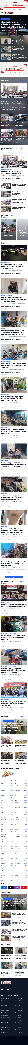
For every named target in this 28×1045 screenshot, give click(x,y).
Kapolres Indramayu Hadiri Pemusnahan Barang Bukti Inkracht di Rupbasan (7, 139)
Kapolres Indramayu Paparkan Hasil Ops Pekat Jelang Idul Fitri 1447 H (14, 605)
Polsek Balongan (18, 1000)
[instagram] (17, 887)
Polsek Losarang (5, 1008)
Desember (7, 790)
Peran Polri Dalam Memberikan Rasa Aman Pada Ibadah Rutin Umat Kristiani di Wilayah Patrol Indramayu (12, 531)
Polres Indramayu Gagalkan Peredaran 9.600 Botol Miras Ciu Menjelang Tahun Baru (13, 670)
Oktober (7, 793)
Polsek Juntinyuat (5, 998)
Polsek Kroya (18, 1022)
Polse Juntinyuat (18, 1029)
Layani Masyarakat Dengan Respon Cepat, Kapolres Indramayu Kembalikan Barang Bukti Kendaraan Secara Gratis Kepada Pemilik (19, 185)
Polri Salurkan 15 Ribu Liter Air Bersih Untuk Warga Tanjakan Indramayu (20, 124)
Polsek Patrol (4, 1005)
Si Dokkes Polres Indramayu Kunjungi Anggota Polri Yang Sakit (20, 762)
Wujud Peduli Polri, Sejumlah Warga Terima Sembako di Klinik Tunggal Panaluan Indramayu (6, 747)
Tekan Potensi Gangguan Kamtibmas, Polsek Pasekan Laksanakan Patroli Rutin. (11, 498)
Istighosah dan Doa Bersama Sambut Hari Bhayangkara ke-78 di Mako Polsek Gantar (19, 922)
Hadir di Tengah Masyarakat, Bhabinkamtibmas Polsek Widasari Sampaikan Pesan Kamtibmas (13, 464)
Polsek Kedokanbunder (6, 1003)
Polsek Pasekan (4, 1015)
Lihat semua (22, 80)
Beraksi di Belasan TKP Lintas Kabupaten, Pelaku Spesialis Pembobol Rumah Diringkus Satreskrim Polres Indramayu (20, 139)
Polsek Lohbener (19, 998)
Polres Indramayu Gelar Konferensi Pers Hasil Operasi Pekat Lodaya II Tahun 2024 (13, 703)
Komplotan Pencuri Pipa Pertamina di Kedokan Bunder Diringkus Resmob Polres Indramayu (19, 938)
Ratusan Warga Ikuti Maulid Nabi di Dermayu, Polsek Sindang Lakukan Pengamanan (13, 431)
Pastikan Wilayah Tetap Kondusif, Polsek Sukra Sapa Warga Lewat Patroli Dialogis (13, 564)
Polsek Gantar (18, 1015)
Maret (21, 785)
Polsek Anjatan (4, 1025)
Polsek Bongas (4, 1022)
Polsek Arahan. (18, 1027)
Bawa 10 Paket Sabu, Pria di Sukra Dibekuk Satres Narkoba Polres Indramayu (13, 637)
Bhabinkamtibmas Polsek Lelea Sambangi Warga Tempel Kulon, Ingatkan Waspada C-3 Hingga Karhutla (19, 48)
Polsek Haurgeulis (19, 1020)
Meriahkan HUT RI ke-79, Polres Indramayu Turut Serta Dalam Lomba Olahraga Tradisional (20, 747)
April (7, 785)
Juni (7, 783)
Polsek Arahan (18, 1017)
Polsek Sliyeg (4, 1000)
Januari (21, 788)
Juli (21, 780)
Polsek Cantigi (18, 1005)
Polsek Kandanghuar (5, 1029)
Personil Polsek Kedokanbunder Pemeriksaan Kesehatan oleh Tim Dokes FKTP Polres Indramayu (6, 762)
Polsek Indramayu (5, 1010)
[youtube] (24, 887)
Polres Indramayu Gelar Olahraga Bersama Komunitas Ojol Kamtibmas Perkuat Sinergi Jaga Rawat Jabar (6, 124)
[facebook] (4, 887)
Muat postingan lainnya (13, 577)
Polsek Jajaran (4, 1032)
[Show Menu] (2, 12)
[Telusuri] (26, 12)
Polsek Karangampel (6, 1017)
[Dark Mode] (23, 12)
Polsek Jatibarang (19, 1008)
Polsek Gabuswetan (5, 1020)
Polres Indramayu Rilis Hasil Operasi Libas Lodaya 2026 (11, 103)
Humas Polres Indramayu (17, 1041)
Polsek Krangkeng (19, 1010)
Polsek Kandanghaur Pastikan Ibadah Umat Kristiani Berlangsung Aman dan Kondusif (18, 40)
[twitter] (11, 887)
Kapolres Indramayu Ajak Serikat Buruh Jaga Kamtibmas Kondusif (18, 209)
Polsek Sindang (18, 1003)
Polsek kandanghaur (19, 1025)
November (21, 790)
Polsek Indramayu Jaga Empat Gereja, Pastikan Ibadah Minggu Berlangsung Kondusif (12, 398)
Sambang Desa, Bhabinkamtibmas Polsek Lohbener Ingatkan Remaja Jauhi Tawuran (19, 56)
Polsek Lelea (18, 1012)
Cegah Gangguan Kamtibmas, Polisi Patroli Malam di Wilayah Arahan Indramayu (12, 266)
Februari (7, 788)
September (21, 793)
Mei (21, 783)
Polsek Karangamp (19, 1032)
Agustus (7, 780)
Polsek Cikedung (5, 1012)
